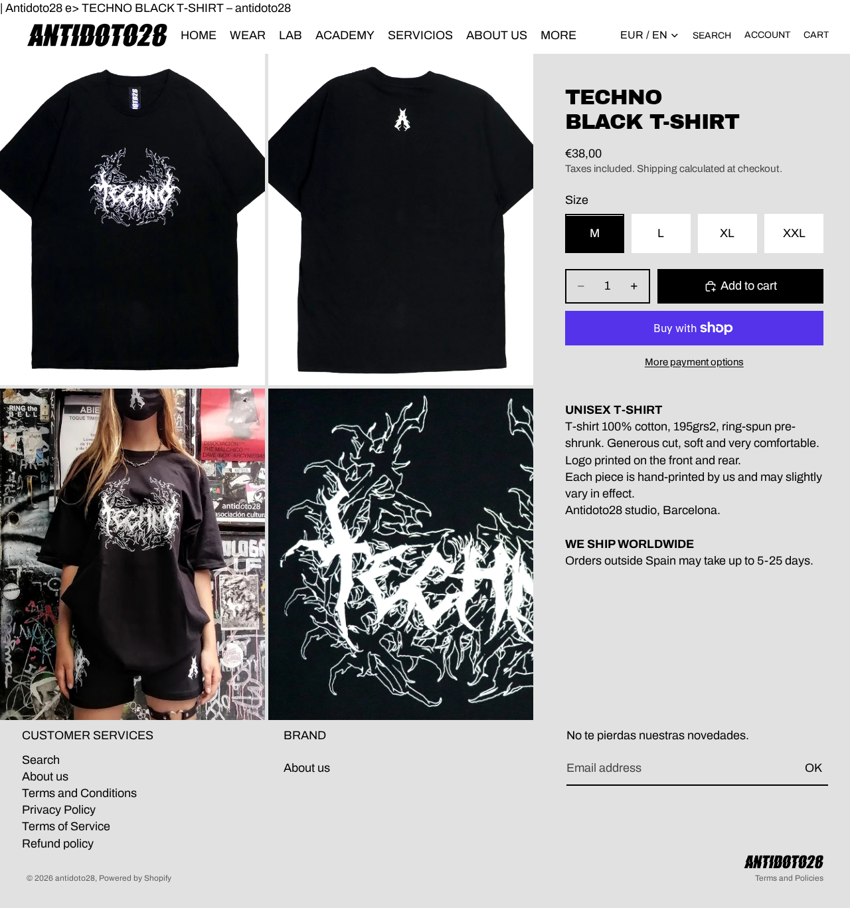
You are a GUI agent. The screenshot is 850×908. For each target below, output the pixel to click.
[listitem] (558, 35)
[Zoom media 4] (400, 554)
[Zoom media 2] (400, 219)
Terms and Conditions (79, 793)
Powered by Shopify (135, 878)
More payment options (694, 362)
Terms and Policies (789, 878)
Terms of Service (66, 826)
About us (45, 775)
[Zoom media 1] (132, 219)
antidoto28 (75, 878)
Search (41, 759)
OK (813, 767)
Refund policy (58, 843)
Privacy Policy (59, 809)
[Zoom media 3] (132, 554)
